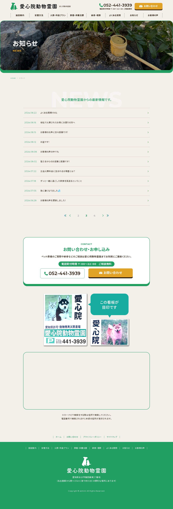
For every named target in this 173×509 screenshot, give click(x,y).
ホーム (58, 437)
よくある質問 (115, 15)
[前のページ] (70, 215)
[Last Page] (108, 215)
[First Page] (65, 215)
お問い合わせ (72, 437)
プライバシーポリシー (92, 437)
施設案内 (20, 15)
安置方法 (39, 15)
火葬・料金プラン (58, 15)
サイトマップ (112, 437)
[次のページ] (103, 215)
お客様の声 (153, 15)
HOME (13, 78)
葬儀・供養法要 (77, 15)
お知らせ (134, 15)
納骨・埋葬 (96, 15)
